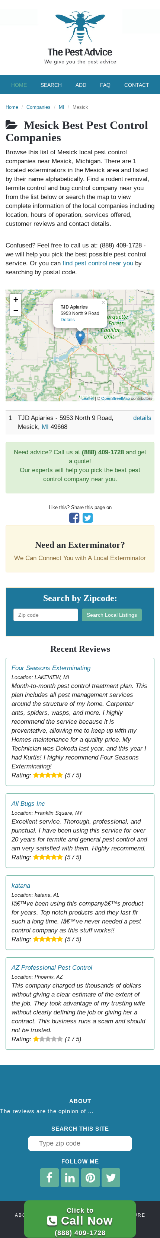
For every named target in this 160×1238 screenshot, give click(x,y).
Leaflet (87, 398)
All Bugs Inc (28, 803)
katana (21, 885)
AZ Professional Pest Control (52, 967)
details (142, 417)
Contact (136, 85)
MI (61, 107)
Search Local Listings (112, 615)
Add (81, 85)
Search (51, 85)
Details (68, 319)
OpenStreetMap (115, 398)
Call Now (84, 1221)
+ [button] (15, 299)
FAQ (105, 85)
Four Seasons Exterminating (51, 668)
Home (19, 85)
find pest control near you (98, 263)
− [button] (15, 310)
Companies (38, 107)
